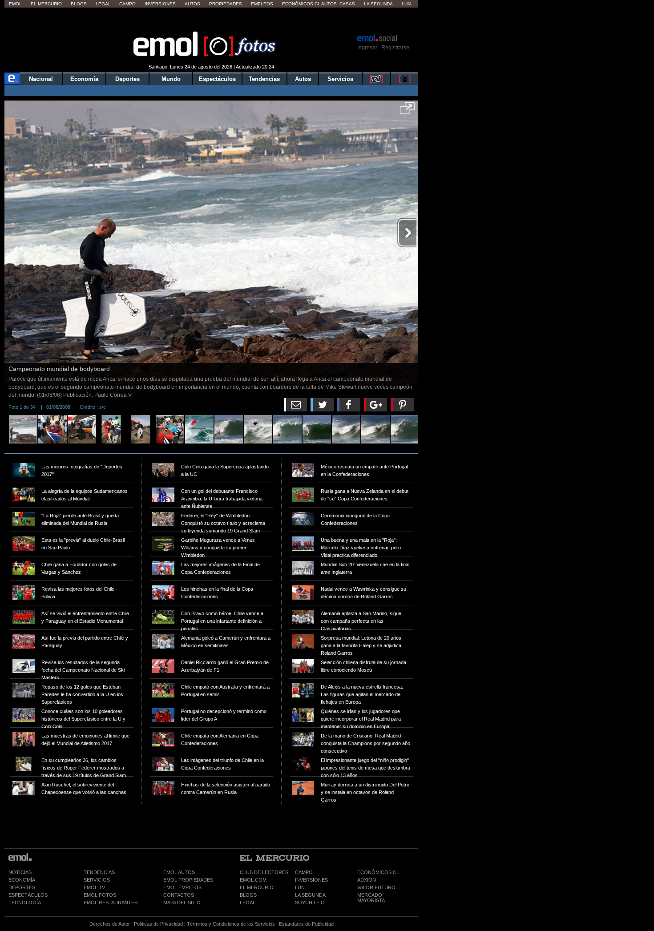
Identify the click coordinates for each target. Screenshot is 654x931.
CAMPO (304, 872)
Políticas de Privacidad (158, 924)
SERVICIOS (97, 880)
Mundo (171, 79)
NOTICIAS (20, 872)
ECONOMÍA (21, 880)
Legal (103, 3)
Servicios (340, 79)
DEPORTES (21, 887)
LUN (300, 887)
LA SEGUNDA (310, 895)
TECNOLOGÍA (24, 902)
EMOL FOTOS (100, 895)
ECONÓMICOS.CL (378, 872)
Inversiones (160, 3)
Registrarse (395, 47)
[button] (407, 111)
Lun (406, 3)
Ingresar (367, 47)
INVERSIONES (311, 880)
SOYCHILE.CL (311, 902)
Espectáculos (217, 79)
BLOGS (248, 895)
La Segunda (378, 3)
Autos (192, 3)
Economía (84, 79)
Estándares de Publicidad (306, 924)
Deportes (127, 79)
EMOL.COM (253, 880)
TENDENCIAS (99, 872)
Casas (347, 3)
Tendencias (264, 79)
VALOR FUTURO (376, 887)
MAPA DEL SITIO (182, 902)
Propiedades (225, 3)
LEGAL (247, 902)
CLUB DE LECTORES (264, 872)
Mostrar (211, 20)
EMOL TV (94, 887)
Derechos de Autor (109, 924)
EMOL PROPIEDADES (188, 880)
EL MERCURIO (257, 887)
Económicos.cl (301, 3)
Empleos (262, 3)
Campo (127, 3)
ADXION (366, 880)
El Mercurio (46, 3)
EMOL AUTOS (179, 872)
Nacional (41, 79)
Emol (15, 3)
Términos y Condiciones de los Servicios (231, 924)
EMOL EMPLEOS (182, 887)
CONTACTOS (178, 895)
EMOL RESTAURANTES (110, 902)
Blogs (79, 3)
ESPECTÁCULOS (28, 895)
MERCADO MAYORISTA (371, 897)
